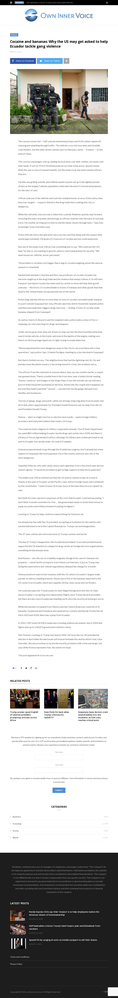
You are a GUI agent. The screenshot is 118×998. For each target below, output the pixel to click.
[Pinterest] (8, 164)
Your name (59, 752)
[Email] (8, 172)
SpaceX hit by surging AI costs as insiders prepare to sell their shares (63, 940)
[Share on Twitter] (8, 157)
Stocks (16, 830)
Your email (59, 765)
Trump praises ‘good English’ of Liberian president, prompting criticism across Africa (24, 716)
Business (17, 816)
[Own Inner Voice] (59, 15)
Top (106, 992)
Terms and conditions (19, 957)
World (14, 35)
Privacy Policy (16, 964)
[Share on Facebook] (8, 150)
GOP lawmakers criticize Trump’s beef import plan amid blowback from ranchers (51, 3)
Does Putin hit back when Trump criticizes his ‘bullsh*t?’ (56, 715)
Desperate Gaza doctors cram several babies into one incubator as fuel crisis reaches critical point (93, 716)
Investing (17, 823)
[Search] (107, 2)
